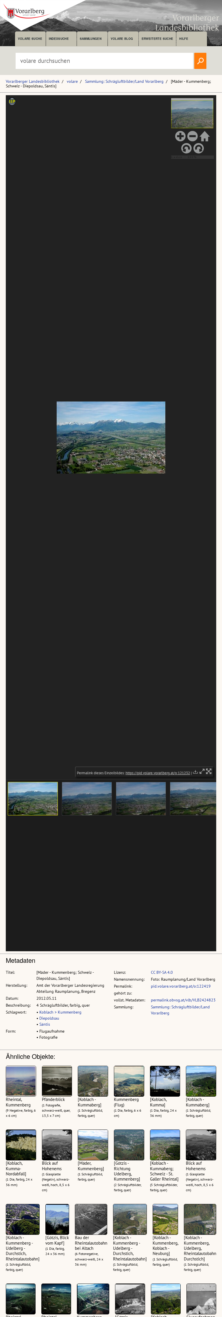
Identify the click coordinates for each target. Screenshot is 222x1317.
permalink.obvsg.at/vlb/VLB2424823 (183, 1000)
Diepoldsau (49, 1018)
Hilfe (183, 39)
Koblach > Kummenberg (60, 1012)
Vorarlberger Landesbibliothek (33, 81)
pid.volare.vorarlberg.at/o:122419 (181, 986)
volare (72, 81)
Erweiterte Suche (157, 39)
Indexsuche (59, 39)
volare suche (30, 39)
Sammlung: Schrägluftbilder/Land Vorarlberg (124, 81)
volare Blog (122, 39)
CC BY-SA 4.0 (162, 972)
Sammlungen (90, 39)
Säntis (44, 1024)
